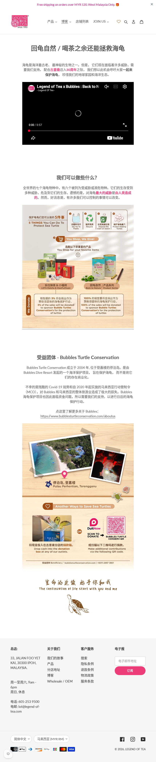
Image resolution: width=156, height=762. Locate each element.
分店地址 (53, 670)
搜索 (84, 658)
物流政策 (87, 675)
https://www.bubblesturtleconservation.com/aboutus (78, 416)
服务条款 (87, 681)
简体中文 (20, 739)
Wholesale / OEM (60, 681)
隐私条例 (87, 664)
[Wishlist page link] (119, 21)
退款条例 (87, 670)
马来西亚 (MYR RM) (50, 739)
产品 (50, 664)
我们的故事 (55, 658)
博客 (50, 675)
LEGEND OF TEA (135, 749)
